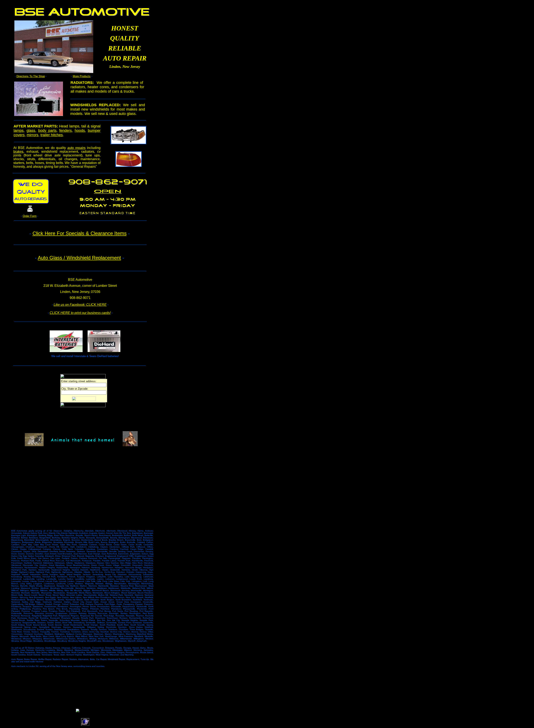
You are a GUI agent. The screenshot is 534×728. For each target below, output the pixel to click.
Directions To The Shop (30, 76)
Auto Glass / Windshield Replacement (79, 258)
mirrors (32, 135)
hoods (80, 130)
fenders (65, 130)
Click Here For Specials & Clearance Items (80, 233)
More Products (82, 76)
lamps (19, 130)
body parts (47, 130)
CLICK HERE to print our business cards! (80, 313)
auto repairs (76, 148)
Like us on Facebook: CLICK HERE (80, 304)
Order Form (30, 216)
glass (30, 130)
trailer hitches (51, 135)
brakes (18, 151)
